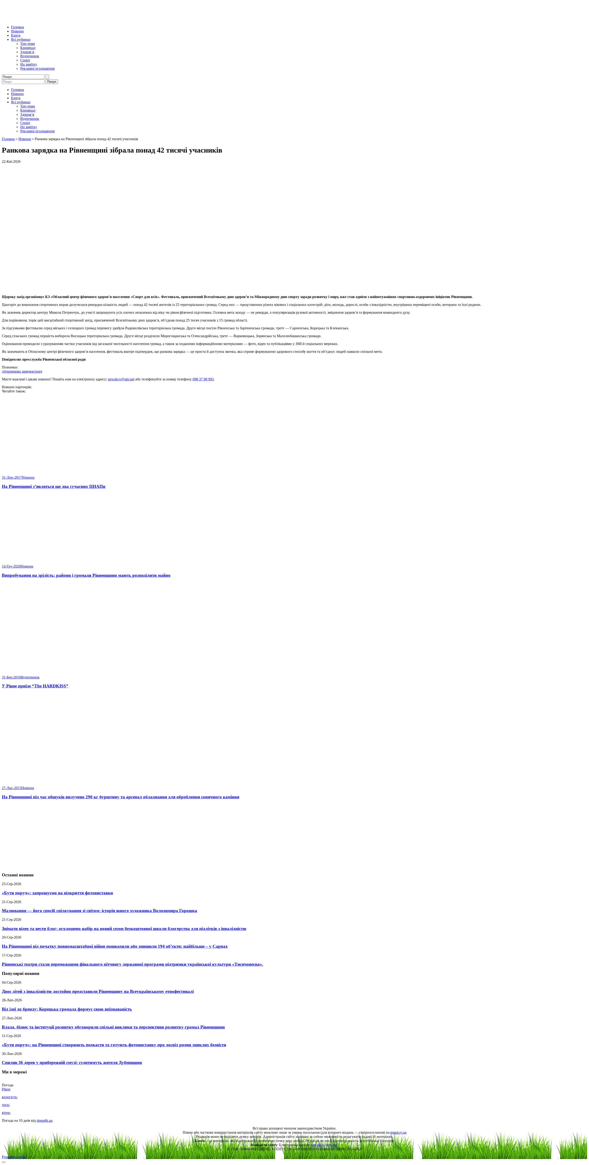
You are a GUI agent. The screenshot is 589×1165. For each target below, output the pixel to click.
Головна (17, 27)
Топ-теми (27, 44)
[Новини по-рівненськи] (59, 19)
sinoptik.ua (44, 1120)
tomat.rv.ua (398, 1132)
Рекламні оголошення (37, 68)
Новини (17, 31)
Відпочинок (29, 56)
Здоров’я (27, 52)
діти (5, 371)
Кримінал (27, 48)
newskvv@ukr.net (121, 379)
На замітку (28, 64)
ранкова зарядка (20, 371)
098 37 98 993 (203, 379)
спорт (37, 371)
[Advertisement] (294, 836)
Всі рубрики (20, 39)
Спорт (25, 60)
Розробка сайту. (14, 1157)
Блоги (15, 35)
